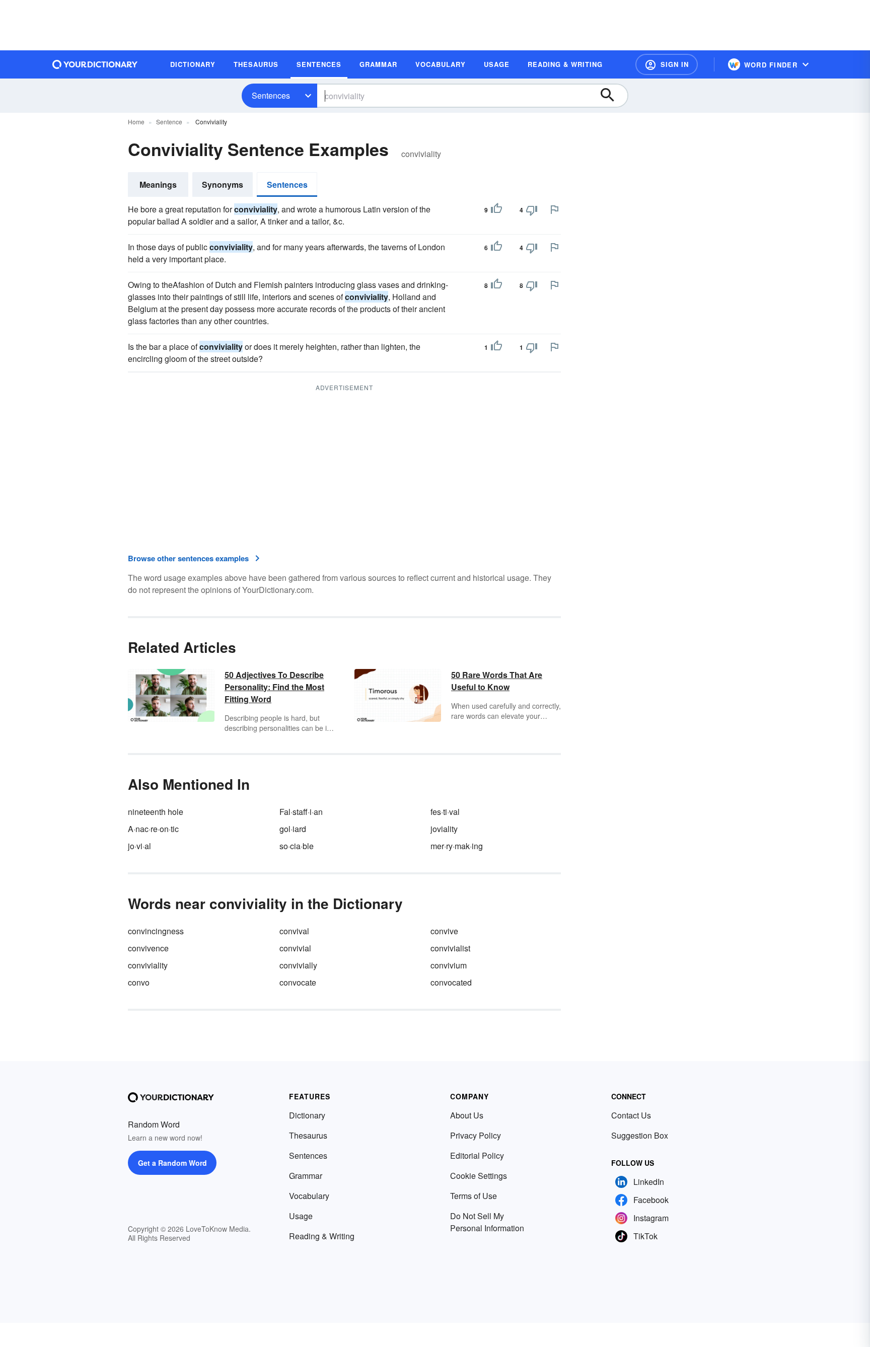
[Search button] (612, 96)
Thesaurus (308, 1135)
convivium (448, 965)
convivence (148, 948)
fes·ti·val (445, 811)
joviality (444, 829)
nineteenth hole (155, 811)
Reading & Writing (321, 1236)
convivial (295, 948)
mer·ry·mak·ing (456, 846)
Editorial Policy (477, 1155)
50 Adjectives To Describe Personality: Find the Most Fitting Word (274, 687)
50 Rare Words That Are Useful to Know (496, 681)
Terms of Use (473, 1196)
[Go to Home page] (95, 64)
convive (444, 931)
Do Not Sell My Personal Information (487, 1222)
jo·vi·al (139, 846)
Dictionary (307, 1115)
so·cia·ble (296, 846)
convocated (451, 982)
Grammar (305, 1175)
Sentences (271, 95)
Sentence (169, 121)
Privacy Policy (475, 1135)
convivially (298, 965)
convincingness (156, 931)
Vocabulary (309, 1196)
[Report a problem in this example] (554, 209)
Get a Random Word (172, 1163)
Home (136, 121)
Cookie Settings (478, 1175)
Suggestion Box (639, 1135)
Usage (301, 1216)
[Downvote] (532, 209)
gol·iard (292, 829)
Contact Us (631, 1115)
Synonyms (222, 184)
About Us (466, 1115)
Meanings (158, 184)
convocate (297, 982)
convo (139, 982)
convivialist (450, 948)
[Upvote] (496, 209)
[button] (666, 64)
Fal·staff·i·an (301, 811)
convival (294, 931)
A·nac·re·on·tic (153, 829)
